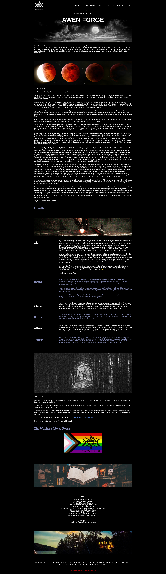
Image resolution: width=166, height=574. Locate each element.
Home (77, 5)
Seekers (111, 5)
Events (128, 5)
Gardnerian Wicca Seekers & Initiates (83, 522)
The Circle (101, 5)
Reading (120, 5)
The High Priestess (88, 5)
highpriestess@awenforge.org (83, 417)
